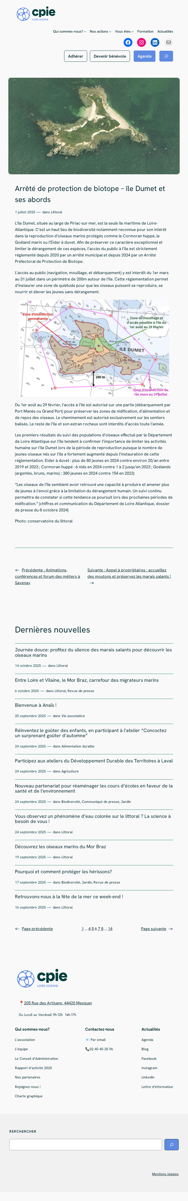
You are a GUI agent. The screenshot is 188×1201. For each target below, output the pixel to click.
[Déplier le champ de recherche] (166, 56)
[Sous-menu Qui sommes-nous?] (85, 31)
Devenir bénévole (110, 56)
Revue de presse (81, 691)
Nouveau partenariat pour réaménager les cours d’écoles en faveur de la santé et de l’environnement (94, 788)
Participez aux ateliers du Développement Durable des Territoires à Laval (94, 761)
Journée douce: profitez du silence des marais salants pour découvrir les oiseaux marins (93, 652)
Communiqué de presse (100, 801)
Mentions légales (165, 1174)
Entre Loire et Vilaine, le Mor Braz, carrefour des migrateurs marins (87, 680)
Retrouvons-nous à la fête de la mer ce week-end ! (69, 896)
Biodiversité (70, 801)
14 (110, 928)
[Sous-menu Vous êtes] (132, 31)
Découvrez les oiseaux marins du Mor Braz (60, 846)
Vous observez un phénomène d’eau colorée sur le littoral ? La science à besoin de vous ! (93, 819)
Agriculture (70, 771)
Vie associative (73, 716)
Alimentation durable (77, 746)
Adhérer (75, 56)
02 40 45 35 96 (101, 1049)
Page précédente (34, 928)
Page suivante (157, 928)
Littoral (56, 212)
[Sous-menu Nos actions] (110, 31)
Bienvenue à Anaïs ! (36, 705)
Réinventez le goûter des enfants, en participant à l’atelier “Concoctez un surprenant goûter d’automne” (90, 733)
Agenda (145, 56)
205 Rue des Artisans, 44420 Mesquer (58, 1003)
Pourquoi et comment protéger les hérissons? (63, 871)
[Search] (171, 1144)
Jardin (126, 801)
